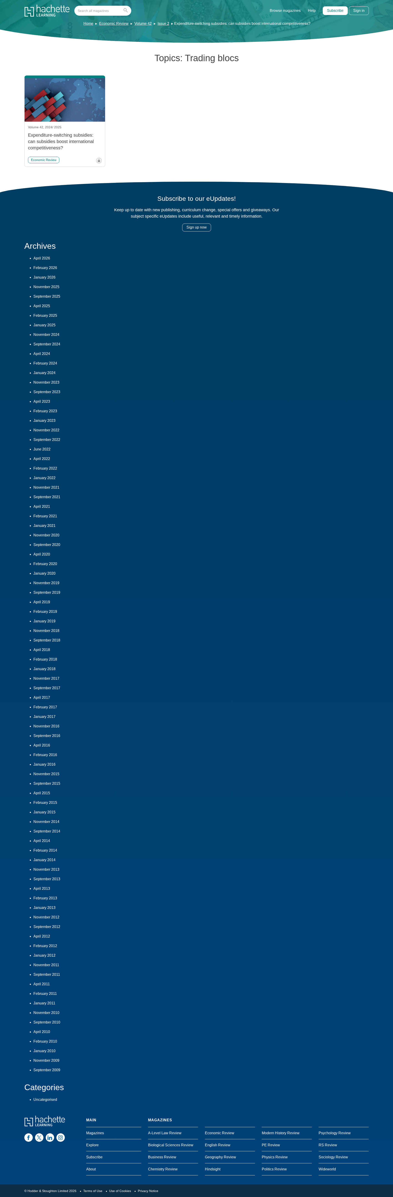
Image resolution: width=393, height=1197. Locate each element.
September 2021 (46, 497)
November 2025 (46, 287)
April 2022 (41, 459)
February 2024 (45, 363)
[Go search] (126, 11)
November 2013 (46, 869)
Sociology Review (333, 1157)
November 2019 (46, 583)
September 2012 (46, 927)
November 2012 (46, 917)
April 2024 (41, 354)
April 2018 (41, 650)
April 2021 (41, 506)
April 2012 (41, 936)
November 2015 (46, 774)
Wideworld (327, 1169)
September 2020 (46, 545)
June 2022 (41, 449)
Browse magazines (285, 11)
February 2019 (45, 612)
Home (88, 23)
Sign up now (196, 227)
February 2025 (45, 315)
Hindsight (212, 1169)
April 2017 (41, 697)
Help (312, 11)
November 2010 (46, 1013)
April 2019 (41, 602)
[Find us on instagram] (60, 1137)
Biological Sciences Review (170, 1145)
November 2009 (46, 1060)
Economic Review (113, 23)
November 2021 (46, 487)
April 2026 (41, 258)
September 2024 (46, 344)
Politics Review (274, 1169)
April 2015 (41, 793)
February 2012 (45, 946)
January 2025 (44, 325)
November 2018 (46, 631)
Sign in (359, 11)
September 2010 (46, 1022)
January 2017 (44, 717)
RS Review (328, 1145)
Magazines (95, 1133)
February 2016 (45, 755)
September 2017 (46, 688)
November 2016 (46, 726)
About (91, 1169)
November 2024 (46, 335)
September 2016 (46, 736)
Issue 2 (163, 23)
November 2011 (46, 965)
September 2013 (46, 879)
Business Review (162, 1157)
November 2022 (46, 430)
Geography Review (220, 1157)
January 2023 (44, 420)
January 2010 (44, 1051)
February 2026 (45, 268)
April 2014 (41, 841)
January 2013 (44, 908)
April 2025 (41, 306)
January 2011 (44, 1003)
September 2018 (46, 640)
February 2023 (45, 411)
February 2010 (45, 1041)
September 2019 (46, 592)
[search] (102, 11)
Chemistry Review (163, 1169)
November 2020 (46, 535)
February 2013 (45, 898)
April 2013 (41, 888)
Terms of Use (92, 1191)
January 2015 (44, 812)
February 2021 (45, 516)
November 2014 (46, 822)
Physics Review (275, 1157)
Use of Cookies (120, 1191)
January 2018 (44, 669)
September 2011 (46, 974)
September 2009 (46, 1070)
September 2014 (46, 831)
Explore (92, 1145)
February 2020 (45, 564)
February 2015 (45, 803)
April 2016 (41, 745)
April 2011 (41, 984)
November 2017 (46, 678)
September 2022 (46, 440)
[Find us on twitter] (39, 1137)
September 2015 (46, 783)
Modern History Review (281, 1133)
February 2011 (45, 994)
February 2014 (45, 850)
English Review (217, 1145)
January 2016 (44, 764)
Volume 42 (143, 23)
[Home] (47, 11)
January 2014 (44, 860)
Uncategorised (45, 1099)
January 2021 (44, 526)
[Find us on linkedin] (50, 1137)
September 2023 (46, 392)
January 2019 (44, 621)
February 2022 (45, 468)
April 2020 (41, 554)
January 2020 (44, 573)
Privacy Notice (148, 1191)
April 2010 (41, 1032)
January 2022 (44, 478)
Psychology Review (335, 1133)
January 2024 (44, 373)
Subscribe (335, 11)
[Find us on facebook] (28, 1137)
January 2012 (44, 955)
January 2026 (44, 277)
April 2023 (41, 401)
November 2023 (46, 382)
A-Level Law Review (164, 1133)
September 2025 (46, 296)
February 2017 (45, 707)
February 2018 (45, 659)
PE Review (271, 1145)
